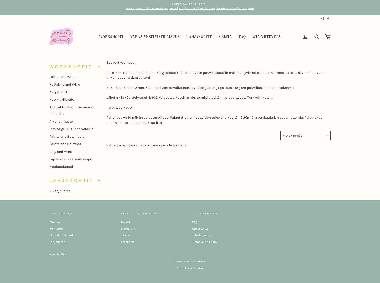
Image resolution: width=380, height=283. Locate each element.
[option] (190, 7)
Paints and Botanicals (66, 136)
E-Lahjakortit (59, 191)
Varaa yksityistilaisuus (155, 36)
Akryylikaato (59, 92)
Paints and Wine (62, 77)
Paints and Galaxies (65, 144)
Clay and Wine (60, 152)
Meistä (225, 36)
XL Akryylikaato (61, 99)
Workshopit (111, 36)
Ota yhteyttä (267, 36)
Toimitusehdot (202, 235)
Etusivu (54, 222)
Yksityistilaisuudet (62, 235)
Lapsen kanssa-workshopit (70, 159)
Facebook (127, 242)
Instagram (128, 228)
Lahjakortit (199, 36)
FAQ (242, 36)
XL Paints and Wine (64, 84)
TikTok (125, 235)
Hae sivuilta (57, 254)
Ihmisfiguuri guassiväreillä (71, 129)
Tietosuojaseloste (204, 242)
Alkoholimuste (61, 121)
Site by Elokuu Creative (190, 268)
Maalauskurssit (61, 167)
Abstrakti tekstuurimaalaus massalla (71, 110)
